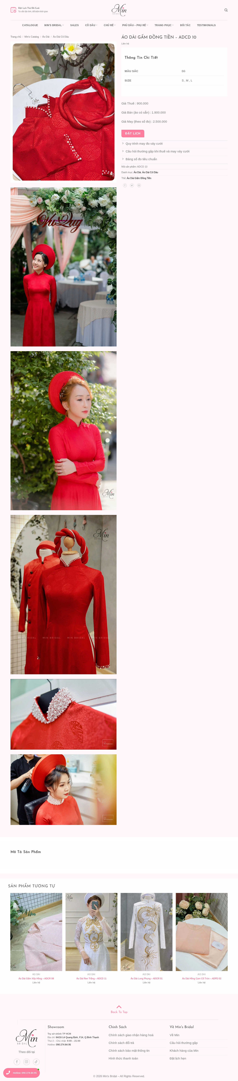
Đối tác (185, 25)
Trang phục (163, 25)
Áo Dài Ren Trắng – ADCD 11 (91, 978)
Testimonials (206, 25)
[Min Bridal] (119, 10)
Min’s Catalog (31, 36)
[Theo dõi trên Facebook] (17, 1062)
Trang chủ (16, 36)
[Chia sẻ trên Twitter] (132, 185)
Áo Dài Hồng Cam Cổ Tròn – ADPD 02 (201, 978)
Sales (74, 25)
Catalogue (30, 25)
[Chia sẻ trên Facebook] (125, 185)
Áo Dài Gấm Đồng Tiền (139, 178)
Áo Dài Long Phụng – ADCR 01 (147, 978)
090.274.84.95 (63, 1044)
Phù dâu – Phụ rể (134, 25)
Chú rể (108, 25)
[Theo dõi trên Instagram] (26, 1062)
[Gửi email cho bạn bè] (139, 185)
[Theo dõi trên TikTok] (36, 1062)
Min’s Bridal (53, 25)
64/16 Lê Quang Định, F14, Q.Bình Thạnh (77, 1037)
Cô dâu (90, 25)
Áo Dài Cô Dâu (61, 36)
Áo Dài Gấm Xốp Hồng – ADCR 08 (36, 978)
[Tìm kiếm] (226, 10)
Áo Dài (45, 36)
